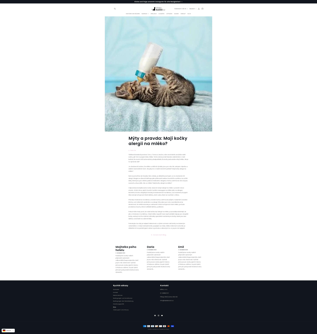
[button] (115, 9)
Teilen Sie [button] (133, 150)
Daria (150, 247)
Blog (114, 307)
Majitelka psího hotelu (126, 248)
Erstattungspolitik (118, 304)
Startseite (116, 289)
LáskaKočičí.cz (155, 329)
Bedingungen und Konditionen (122, 298)
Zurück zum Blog (159, 235)
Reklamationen (118, 295)
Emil (181, 247)
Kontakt (115, 292)
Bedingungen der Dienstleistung (123, 301)
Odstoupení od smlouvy (121, 310)
